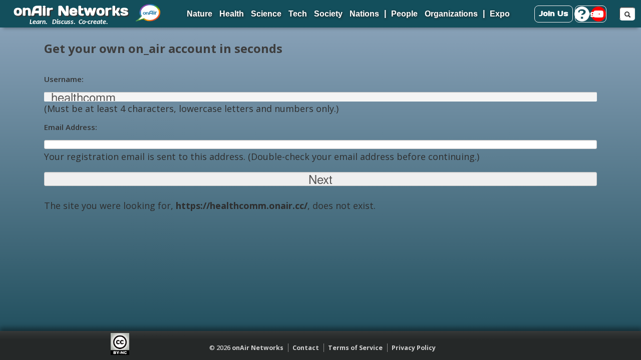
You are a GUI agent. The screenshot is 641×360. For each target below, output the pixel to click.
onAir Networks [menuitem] (71, 10)
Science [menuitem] (266, 14)
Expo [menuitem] (500, 14)
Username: (64, 79)
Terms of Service (355, 348)
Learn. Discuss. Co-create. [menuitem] (69, 22)
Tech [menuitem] (297, 14)
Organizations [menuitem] (451, 14)
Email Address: (70, 127)
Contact (305, 348)
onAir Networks (257, 348)
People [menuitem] (404, 14)
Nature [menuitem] (199, 14)
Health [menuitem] (231, 14)
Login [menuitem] (590, 13)
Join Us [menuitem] (553, 13)
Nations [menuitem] (364, 14)
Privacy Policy (414, 348)
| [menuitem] (385, 13)
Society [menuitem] (328, 14)
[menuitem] (148, 9)
